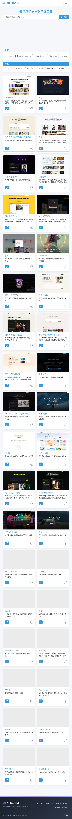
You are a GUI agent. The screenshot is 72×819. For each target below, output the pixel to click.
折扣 (62, 68)
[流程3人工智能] (19, 520)
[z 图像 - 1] (19, 441)
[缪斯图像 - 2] (53, 757)
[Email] (67, 815)
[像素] (53, 599)
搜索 (65, 17)
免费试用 (32, 68)
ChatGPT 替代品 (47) (25, 56)
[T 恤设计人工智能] (19, 638)
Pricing (50, 803)
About (41, 803)
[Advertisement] (37, 35)
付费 (42, 68)
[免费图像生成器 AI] (53, 480)
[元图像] (53, 559)
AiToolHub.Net (11, 2)
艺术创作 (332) (53, 56)
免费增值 (20, 68)
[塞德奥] (19, 717)
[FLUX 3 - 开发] (53, 520)
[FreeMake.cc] (53, 678)
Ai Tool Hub (13, 802)
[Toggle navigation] (66, 3)
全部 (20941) (10, 56)
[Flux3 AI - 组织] (19, 559)
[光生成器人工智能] (19, 480)
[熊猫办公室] (53, 441)
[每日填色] (53, 638)
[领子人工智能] (53, 717)
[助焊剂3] (19, 599)
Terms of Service (61, 807)
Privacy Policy (62, 803)
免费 (10, 68)
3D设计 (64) (40, 56)
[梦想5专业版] (19, 757)
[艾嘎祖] (19, 678)
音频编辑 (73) (66, 56)
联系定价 (52, 68)
